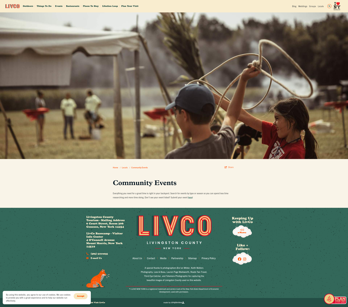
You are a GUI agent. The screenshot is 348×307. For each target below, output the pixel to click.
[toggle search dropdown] (329, 6)
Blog (294, 6)
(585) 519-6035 (99, 253)
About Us (137, 258)
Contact (151, 258)
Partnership (177, 258)
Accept (80, 296)
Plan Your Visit (129, 6)
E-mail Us (96, 258)
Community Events (139, 167)
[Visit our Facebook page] (239, 259)
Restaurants (72, 6)
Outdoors (28, 6)
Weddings (302, 6)
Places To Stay (91, 6)
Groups (312, 6)
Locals (321, 6)
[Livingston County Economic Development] (12, 6)
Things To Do (44, 6)
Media (163, 258)
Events (59, 6)
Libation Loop (110, 6)
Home (116, 167)
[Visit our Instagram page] (244, 259)
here (190, 197)
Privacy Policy (209, 258)
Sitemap (192, 258)
